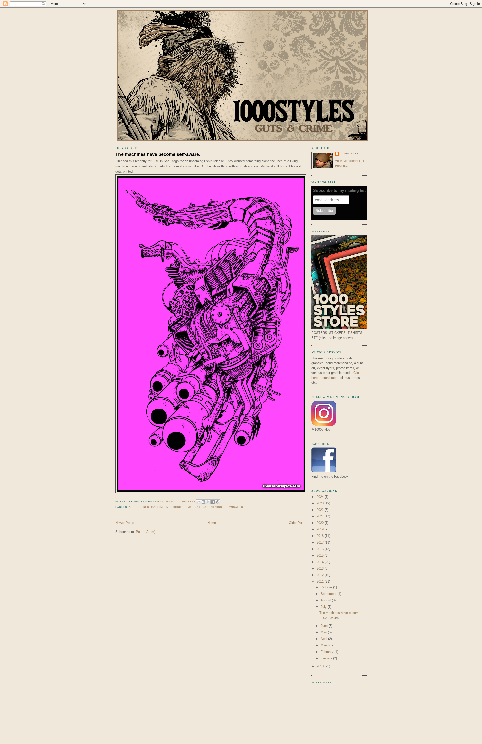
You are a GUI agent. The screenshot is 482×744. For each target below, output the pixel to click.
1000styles (349, 153)
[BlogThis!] (203, 501)
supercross (212, 507)
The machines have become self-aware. (157, 154)
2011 (321, 581)
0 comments (185, 501)
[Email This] (198, 501)
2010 (321, 666)
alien (133, 507)
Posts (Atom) (145, 532)
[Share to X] (208, 501)
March (326, 645)
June (325, 626)
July (324, 607)
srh (197, 507)
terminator (233, 507)
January (327, 658)
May (324, 632)
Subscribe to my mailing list (339, 190)
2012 (321, 575)
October (327, 587)
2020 (321, 523)
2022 (321, 510)
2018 (321, 536)
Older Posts (297, 523)
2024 (321, 497)
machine (157, 507)
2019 (321, 529)
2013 (321, 568)
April (324, 639)
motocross (175, 507)
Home (211, 523)
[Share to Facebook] (212, 501)
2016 (321, 549)
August (326, 600)
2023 (321, 503)
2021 (321, 516)
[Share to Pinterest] (217, 501)
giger (144, 507)
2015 (321, 555)
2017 (321, 542)
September (329, 594)
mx (190, 507)
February (327, 652)
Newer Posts (124, 523)
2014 (321, 562)
